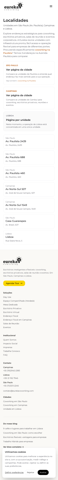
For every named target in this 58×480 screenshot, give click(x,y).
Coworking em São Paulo (15, 401)
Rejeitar (30, 472)
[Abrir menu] (51, 6)
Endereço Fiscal (10, 316)
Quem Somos (9, 340)
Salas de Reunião (11, 323)
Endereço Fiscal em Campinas (17, 320)
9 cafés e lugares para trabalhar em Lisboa (23, 428)
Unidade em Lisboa (12, 409)
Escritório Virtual (11, 312)
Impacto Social (10, 343)
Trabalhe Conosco (11, 351)
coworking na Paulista (27, 81)
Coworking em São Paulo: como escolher (22, 433)
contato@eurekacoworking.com (18, 391)
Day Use (7, 297)
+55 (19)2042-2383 (11, 370)
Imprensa (7, 347)
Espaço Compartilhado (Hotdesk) (19, 301)
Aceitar (43, 472)
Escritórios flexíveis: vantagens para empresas (24, 437)
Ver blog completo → (13, 447)
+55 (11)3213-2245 (11, 385)
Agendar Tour (12, 283)
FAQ (5, 355)
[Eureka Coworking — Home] (13, 6)
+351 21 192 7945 (10, 378)
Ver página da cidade (19, 69)
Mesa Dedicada (10, 304)
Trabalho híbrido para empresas (18, 441)
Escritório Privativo (12, 308)
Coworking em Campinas (15, 405)
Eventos (7, 327)
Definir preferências (14, 472)
